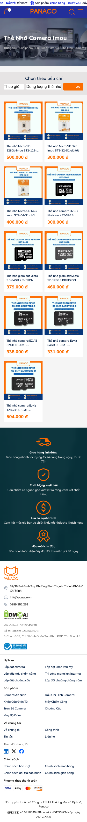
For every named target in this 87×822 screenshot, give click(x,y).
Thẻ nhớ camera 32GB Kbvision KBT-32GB (62, 213)
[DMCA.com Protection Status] (16, 618)
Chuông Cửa (53, 708)
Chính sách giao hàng (59, 773)
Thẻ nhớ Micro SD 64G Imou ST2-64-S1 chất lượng (22, 213)
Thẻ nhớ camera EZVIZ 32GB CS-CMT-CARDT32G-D (22, 343)
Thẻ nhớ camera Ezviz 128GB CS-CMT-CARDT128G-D (21, 408)
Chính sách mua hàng (59, 766)
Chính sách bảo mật (17, 766)
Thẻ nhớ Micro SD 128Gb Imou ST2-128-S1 (21, 148)
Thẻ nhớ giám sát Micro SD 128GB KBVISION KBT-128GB (63, 278)
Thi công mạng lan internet (63, 673)
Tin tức (8, 736)
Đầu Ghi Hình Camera (59, 695)
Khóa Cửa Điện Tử (16, 701)
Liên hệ (50, 736)
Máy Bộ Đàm (12, 715)
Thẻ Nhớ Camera (72, 48)
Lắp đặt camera (14, 667)
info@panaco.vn (20, 597)
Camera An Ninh (15, 695)
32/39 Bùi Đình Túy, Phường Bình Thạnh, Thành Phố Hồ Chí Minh (46, 588)
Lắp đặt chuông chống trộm (63, 680)
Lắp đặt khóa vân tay (59, 667)
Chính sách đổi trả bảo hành (22, 773)
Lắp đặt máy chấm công (20, 673)
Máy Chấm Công (56, 701)
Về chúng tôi (12, 730)
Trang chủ (10, 48)
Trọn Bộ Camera (15, 708)
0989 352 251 (19, 604)
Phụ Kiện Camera (47, 48)
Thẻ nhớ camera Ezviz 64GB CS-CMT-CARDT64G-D (62, 343)
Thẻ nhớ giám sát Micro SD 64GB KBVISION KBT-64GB (22, 278)
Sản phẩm (26, 48)
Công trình (52, 730)
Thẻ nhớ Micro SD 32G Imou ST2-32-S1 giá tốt (63, 148)
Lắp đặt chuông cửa (17, 680)
